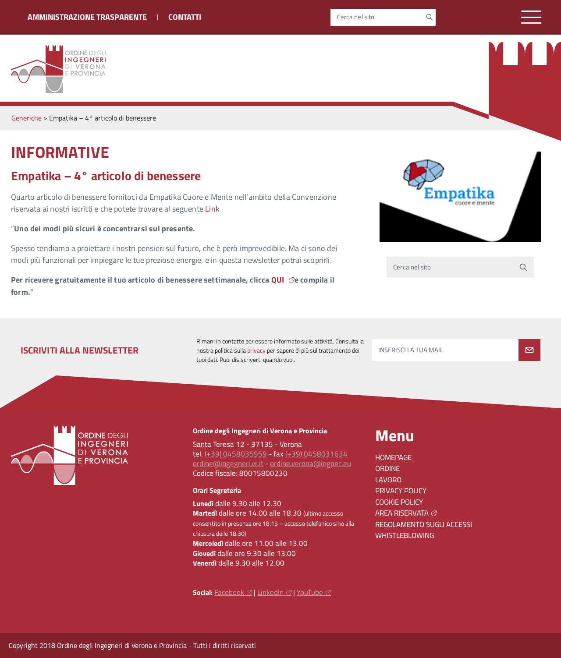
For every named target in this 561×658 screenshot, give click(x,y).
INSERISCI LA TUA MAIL (410, 350)
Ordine (387, 468)
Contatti (184, 17)
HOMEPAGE (393, 457)
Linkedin (270, 592)
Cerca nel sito (356, 17)
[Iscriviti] (529, 350)
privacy (256, 350)
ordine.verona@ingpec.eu (310, 463)
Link (212, 209)
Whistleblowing (404, 535)
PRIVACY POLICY (400, 490)
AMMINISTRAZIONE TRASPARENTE (87, 17)
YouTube (310, 592)
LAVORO (388, 479)
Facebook (229, 592)
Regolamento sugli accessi (423, 524)
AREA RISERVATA (402, 513)
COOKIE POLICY (399, 502)
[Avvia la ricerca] (429, 17)
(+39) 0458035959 (236, 454)
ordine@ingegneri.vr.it (228, 463)
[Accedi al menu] (531, 17)
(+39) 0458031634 (316, 454)
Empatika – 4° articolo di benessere (106, 175)
